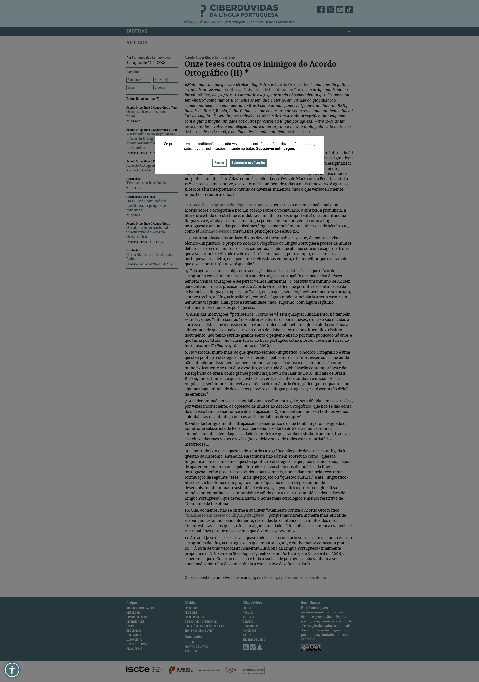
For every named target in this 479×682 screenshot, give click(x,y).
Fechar (219, 162)
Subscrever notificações (248, 162)
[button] (12, 670)
